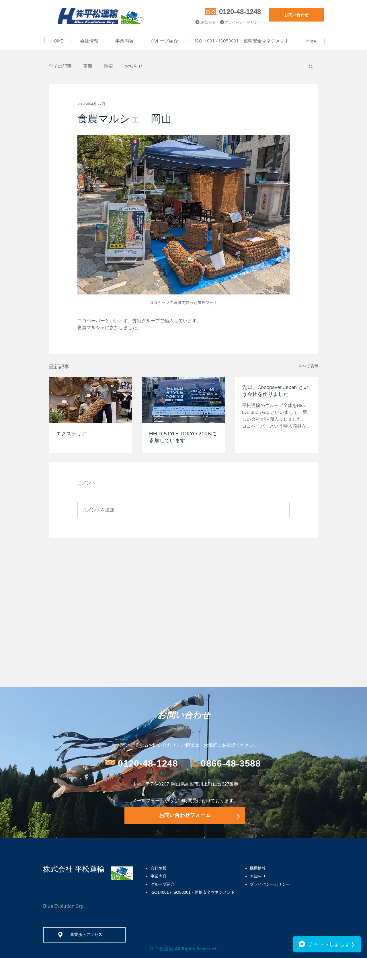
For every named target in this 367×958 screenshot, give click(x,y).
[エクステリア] (90, 400)
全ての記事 (60, 66)
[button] (311, 66)
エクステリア (71, 434)
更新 (87, 66)
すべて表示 (308, 366)
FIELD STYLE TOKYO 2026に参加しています (182, 437)
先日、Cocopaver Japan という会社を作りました (275, 390)
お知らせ (133, 66)
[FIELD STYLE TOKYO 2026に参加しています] (183, 400)
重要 (108, 66)
